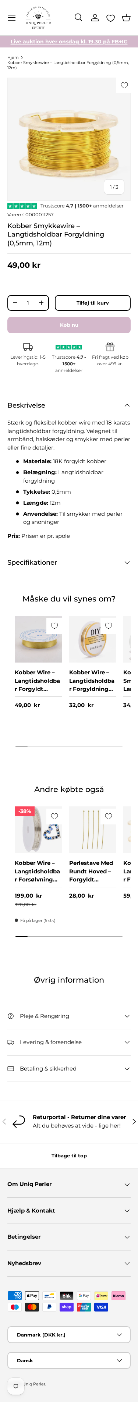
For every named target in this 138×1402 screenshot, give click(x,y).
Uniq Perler (33, 1384)
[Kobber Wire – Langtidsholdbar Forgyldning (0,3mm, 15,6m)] (92, 639)
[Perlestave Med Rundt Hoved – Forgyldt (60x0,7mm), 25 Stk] (92, 829)
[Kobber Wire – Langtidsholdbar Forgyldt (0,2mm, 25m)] (38, 639)
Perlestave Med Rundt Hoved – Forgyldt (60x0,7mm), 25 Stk (91, 879)
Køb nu (69, 325)
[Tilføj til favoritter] (124, 85)
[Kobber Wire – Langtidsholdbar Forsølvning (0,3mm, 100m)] (38, 829)
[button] (126, 18)
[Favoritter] (110, 18)
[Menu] (12, 18)
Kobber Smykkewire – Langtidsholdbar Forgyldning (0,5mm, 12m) (68, 65)
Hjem (13, 57)
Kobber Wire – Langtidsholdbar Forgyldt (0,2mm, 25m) (37, 685)
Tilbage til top (69, 1155)
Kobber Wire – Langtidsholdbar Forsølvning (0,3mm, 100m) (37, 875)
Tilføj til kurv (93, 303)
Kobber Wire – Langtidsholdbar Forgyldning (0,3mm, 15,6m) (91, 685)
